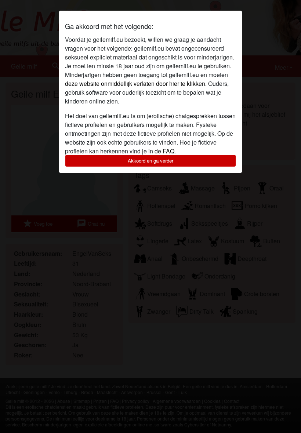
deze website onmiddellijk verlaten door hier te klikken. (136, 83)
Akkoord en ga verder (150, 160)
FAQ (168, 151)
